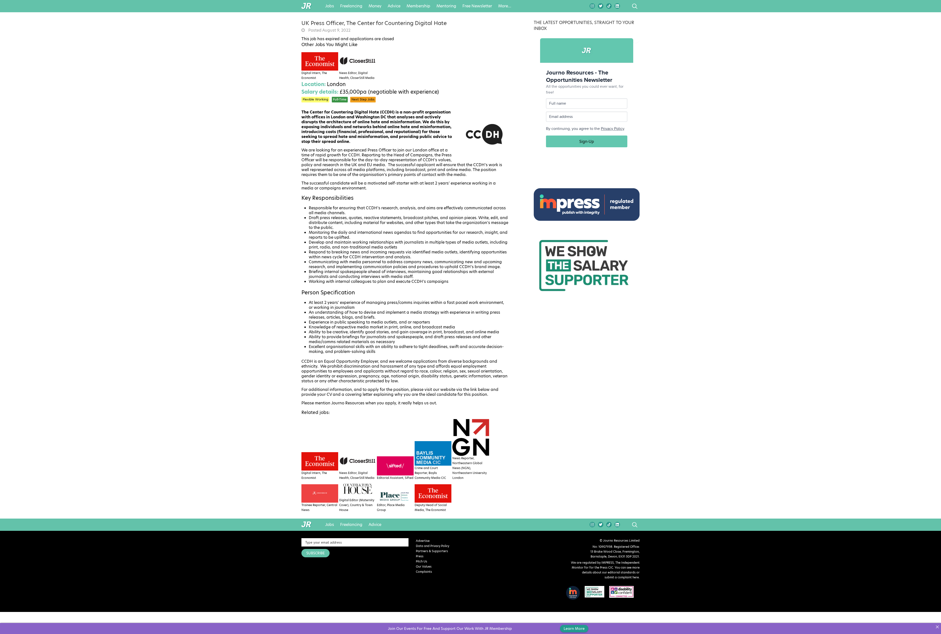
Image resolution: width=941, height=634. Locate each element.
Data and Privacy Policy (432, 546)
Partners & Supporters (432, 551)
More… (504, 6)
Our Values (424, 566)
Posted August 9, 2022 (328, 30)
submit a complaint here (622, 577)
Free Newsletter (477, 6)
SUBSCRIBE (315, 553)
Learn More (574, 628)
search (625, 6)
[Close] (937, 627)
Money (375, 6)
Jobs (329, 6)
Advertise (423, 541)
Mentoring (446, 6)
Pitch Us (421, 561)
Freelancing (351, 6)
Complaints (424, 572)
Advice (394, 6)
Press (419, 556)
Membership (418, 6)
